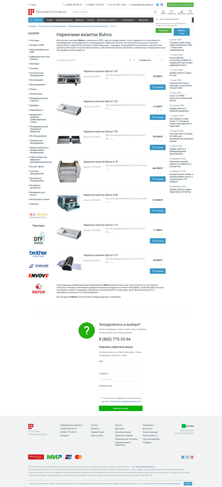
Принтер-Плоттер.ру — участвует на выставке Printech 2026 (181, 85)
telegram (64, 435)
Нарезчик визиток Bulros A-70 (101, 161)
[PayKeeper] (36, 457)
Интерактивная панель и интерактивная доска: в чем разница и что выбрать (181, 178)
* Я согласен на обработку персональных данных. (122, 400)
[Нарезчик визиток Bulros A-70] (68, 172)
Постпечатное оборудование (52, 26)
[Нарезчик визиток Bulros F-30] (68, 80)
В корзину (159, 87)
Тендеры (147, 442)
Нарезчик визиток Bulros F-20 (101, 101)
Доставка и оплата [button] (106, 20)
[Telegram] (157, 4)
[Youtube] (192, 457)
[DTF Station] (38, 238)
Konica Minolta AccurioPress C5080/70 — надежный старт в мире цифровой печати (181, 61)
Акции (50, 20)
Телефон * (104, 373)
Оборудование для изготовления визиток (88, 26)
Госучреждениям (151, 439)
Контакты (147, 428)
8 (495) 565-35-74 (74, 5)
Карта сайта (97, 435)
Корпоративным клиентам (123, 443)
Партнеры (39, 225)
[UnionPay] (68, 457)
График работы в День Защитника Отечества (180, 190)
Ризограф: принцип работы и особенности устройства (180, 164)
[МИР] (54, 457)
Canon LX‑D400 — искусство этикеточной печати (181, 98)
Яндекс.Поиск (98, 432)
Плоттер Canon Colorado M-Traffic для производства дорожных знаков (182, 137)
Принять (188, 484)
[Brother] (38, 253)
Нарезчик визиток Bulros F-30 (101, 71)
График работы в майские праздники (179, 109)
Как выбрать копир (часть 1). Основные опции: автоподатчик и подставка (181, 122)
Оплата (118, 425)
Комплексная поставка (126, 439)
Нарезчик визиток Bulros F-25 (101, 255)
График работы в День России (180, 74)
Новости (95, 428)
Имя (101, 361)
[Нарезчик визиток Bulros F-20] (68, 110)
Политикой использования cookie (166, 484)
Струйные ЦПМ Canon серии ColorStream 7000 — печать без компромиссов (181, 46)
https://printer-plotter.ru (145, 467)
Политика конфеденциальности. (126, 401)
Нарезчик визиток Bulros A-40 (101, 194)
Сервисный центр (64, 20)
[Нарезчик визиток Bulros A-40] (68, 204)
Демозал (80, 20)
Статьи (90, 20)
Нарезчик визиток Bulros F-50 (101, 131)
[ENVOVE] (38, 275)
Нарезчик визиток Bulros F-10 (101, 224)
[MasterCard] (78, 457)
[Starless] (38, 266)
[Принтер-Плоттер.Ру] (47, 12)
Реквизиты (148, 425)
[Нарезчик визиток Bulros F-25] (68, 264)
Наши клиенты (150, 435)
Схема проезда (150, 432)
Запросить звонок (120, 408)
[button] (36, 19)
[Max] (161, 4)
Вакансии (143, 20)
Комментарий (105, 386)
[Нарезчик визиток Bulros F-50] (68, 140)
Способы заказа (123, 432)
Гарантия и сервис (124, 435)
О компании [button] (127, 20)
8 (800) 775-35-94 (95, 5)
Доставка (119, 428)
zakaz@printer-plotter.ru (142, 5)
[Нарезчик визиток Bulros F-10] (68, 234)
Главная (32, 26)
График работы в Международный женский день (178, 151)
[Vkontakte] (183, 457)
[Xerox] (38, 289)
